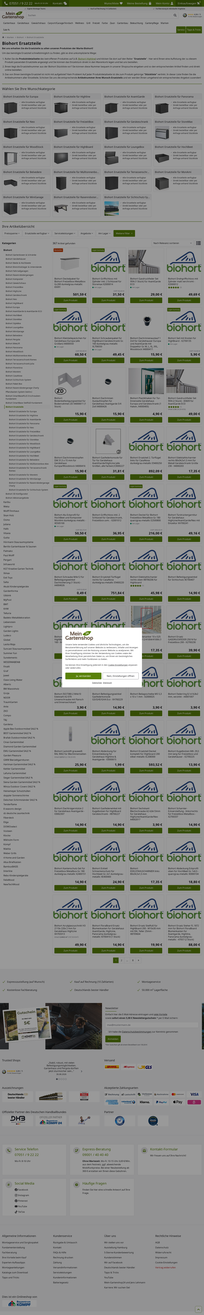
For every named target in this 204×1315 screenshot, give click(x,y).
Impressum (107, 683)
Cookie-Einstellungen (118, 665)
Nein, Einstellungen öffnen (120, 676)
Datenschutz (97, 683)
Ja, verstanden (83, 676)
